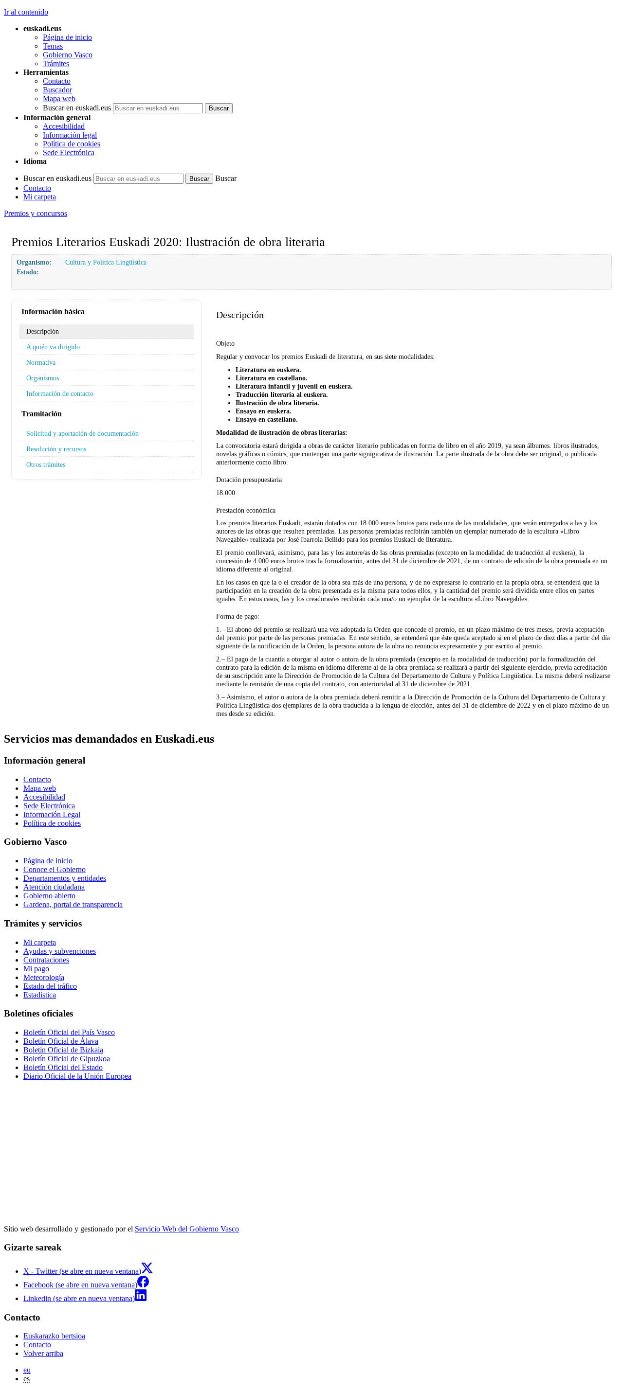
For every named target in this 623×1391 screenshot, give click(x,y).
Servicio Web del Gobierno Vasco (187, 1229)
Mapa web (59, 98)
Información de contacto (59, 393)
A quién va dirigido (53, 347)
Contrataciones (46, 960)
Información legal (70, 135)
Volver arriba (43, 1353)
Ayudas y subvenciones (59, 951)
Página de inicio (67, 37)
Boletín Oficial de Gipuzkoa (66, 1058)
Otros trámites (45, 464)
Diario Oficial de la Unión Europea (77, 1076)
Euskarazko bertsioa (54, 1336)
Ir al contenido (26, 12)
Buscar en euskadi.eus (77, 108)
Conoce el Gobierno (54, 869)
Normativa (40, 362)
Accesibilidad (64, 126)
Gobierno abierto (49, 896)
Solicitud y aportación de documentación (82, 433)
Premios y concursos (35, 213)
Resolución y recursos (56, 449)
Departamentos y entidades (64, 878)
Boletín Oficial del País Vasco (69, 1032)
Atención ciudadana (54, 887)
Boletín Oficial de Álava (60, 1041)
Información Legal (51, 814)
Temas (53, 46)
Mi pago (36, 968)
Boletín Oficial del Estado (63, 1067)
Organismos (42, 378)
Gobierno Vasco (67, 55)
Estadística (39, 995)
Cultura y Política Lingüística (106, 262)
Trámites (56, 63)
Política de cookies (71, 144)
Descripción (42, 331)
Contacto (57, 81)
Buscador (57, 90)
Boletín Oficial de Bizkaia (63, 1050)
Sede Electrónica (68, 152)
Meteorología (43, 977)
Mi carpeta (39, 197)
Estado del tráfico (50, 986)
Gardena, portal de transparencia (73, 904)
